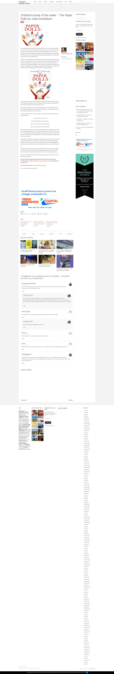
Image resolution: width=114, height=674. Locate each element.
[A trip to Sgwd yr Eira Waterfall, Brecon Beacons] (41, 432)
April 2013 (86, 664)
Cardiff (45, 1)
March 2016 (86, 619)
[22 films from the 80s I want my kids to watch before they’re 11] (80, 47)
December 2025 (87, 423)
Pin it (60, 234)
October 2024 (86, 447)
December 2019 (87, 539)
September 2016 (87, 608)
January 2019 (86, 557)
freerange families (23, 437)
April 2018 (86, 574)
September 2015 (87, 630)
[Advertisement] (86, 90)
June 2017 (86, 592)
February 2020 (86, 535)
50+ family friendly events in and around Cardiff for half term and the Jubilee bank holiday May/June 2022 (85, 111)
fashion (20, 432)
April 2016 (86, 618)
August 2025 (86, 430)
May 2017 (86, 594)
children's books (69, 58)
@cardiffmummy (24, 162)
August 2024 (86, 451)
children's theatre (23, 416)
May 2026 (86, 414)
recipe (26, 443)
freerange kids (27, 439)
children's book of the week (25, 413)
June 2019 (86, 548)
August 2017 (86, 588)
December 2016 (87, 603)
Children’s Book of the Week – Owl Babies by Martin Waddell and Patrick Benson (52, 223)
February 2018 (86, 577)
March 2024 (86, 460)
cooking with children (25, 419)
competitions (20, 419)
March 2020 (86, 533)
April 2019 (86, 552)
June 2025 (86, 434)
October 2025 (86, 427)
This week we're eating (23, 448)
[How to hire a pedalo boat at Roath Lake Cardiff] (89, 65)
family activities (23, 423)
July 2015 (86, 634)
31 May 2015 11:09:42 (26, 284)
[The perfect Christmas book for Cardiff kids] (28, 259)
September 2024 (87, 449)
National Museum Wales (23, 441)
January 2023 (86, 485)
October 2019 (86, 542)
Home (35, 1)
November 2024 (87, 445)
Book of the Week (64, 58)
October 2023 (86, 469)
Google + (42, 234)
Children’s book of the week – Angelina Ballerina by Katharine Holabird (26, 223)
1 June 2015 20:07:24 (26, 344)
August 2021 (86, 511)
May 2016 (86, 616)
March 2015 (86, 641)
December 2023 (87, 465)
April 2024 (86, 458)
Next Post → (71, 400)
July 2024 (86, 452)
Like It (33, 234)
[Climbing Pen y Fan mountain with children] (34, 432)
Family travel (27, 431)
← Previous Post (23, 400)
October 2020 (86, 520)
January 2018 (86, 579)
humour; (27, 440)
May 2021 (86, 515)
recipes (20, 445)
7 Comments (25, 276)
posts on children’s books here (39, 165)
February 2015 (86, 643)
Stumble (69, 234)
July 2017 (86, 590)
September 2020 (87, 522)
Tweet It (24, 234)
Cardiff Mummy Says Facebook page (41, 161)
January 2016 (86, 623)
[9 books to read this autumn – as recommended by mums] (28, 244)
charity (20, 413)
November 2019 (87, 540)
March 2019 (86, 553)
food (22, 432)
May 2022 (86, 498)
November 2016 (87, 605)
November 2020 (87, 518)
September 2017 (87, 586)
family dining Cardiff (27, 429)
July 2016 (86, 612)
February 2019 (86, 555)
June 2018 (86, 570)
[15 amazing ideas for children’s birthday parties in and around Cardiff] (80, 65)
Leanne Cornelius (26, 311)
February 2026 (86, 419)
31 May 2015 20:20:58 (26, 312)
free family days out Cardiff (25, 435)
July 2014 (86, 656)
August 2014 (86, 654)
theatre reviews (24, 446)
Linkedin (51, 234)
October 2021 (86, 509)
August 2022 (86, 493)
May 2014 (86, 658)
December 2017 (87, 581)
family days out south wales (24, 427)
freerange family (22, 439)
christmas (21, 418)
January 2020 (86, 537)
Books (70, 1)
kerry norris (24, 332)
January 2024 (86, 463)
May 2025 (86, 436)
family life (22, 431)
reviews (27, 445)
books (24, 410)
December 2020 (87, 517)
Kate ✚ (23, 343)
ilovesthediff (79, 119)
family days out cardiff (24, 425)
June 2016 (86, 614)
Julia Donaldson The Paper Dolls (67, 58)
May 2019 (86, 550)
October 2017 (86, 585)
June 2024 (86, 454)
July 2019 (86, 546)
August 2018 (86, 566)
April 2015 (86, 640)
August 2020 (86, 524)
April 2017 (86, 596)
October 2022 (86, 491)
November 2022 (87, 489)
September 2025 (87, 428)
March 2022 (86, 502)
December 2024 (87, 443)
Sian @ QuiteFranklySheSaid (29, 283)
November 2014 (87, 649)
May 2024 (86, 456)
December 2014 (87, 647)
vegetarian (28, 449)
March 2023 (86, 482)
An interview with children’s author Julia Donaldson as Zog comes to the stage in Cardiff (39, 223)
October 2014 (86, 651)
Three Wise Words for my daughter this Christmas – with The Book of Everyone (47, 251)
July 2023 (86, 474)
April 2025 (86, 438)
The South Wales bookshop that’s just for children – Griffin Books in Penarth (64, 251)
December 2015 (87, 625)
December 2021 (87, 506)
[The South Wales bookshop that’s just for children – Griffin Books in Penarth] (65, 244)
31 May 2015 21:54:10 (27, 322)
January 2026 (86, 421)
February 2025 (86, 441)
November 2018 (87, 561)
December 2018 (87, 559)
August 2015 (86, 632)
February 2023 (86, 484)
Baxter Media (93, 668)
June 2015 (86, 636)
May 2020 (86, 529)
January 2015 (86, 645)
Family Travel (59, 1)
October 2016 (86, 607)
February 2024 (86, 462)
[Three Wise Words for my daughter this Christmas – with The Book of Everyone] (47, 244)
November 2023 (87, 467)
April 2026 (86, 416)
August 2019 (86, 544)
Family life (51, 1)
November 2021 (87, 507)
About (40, 1)
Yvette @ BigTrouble (26, 354)
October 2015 (86, 629)
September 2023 (87, 471)
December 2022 (87, 487)
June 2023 (86, 476)
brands (21, 412)
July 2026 (86, 410)
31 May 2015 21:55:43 (27, 296)
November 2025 (87, 425)
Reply (23, 317)
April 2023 (86, 480)
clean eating (26, 417)
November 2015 (87, 627)
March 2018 (86, 575)
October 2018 (86, 563)
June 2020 (86, 528)
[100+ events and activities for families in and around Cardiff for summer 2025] (89, 56)
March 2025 (86, 439)
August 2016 (86, 610)
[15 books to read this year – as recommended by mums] (47, 259)
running (20, 446)
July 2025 (86, 432)
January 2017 (86, 601)
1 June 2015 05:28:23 (26, 334)
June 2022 (86, 496)
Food (66, 1)
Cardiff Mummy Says (24, 2)
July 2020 (86, 526)
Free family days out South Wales (24, 436)
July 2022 (86, 495)
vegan (26, 449)
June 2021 (86, 513)
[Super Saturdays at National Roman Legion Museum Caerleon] (41, 438)
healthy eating (22, 440)
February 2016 (86, 621)
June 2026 (86, 412)
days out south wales (23, 420)
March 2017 (86, 597)
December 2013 (87, 660)
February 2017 (86, 599)
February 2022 (86, 504)
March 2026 (86, 417)
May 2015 (86, 638)
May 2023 (86, 478)
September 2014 (87, 653)
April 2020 (86, 531)
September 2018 (87, 564)
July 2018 (86, 568)
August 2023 (86, 473)
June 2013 (86, 662)
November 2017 (87, 583)
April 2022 (86, 500)
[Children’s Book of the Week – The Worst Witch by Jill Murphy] (65, 261)
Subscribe (79, 34)
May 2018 (86, 572)
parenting (22, 443)
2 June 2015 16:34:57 (26, 355)
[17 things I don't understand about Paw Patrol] (80, 56)
